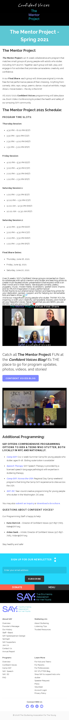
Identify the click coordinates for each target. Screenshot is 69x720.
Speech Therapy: (15, 466)
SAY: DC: (11, 491)
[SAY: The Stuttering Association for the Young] (34, 592)
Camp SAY (12, 457)
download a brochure (48, 503)
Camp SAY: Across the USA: (20, 478)
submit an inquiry (25, 503)
